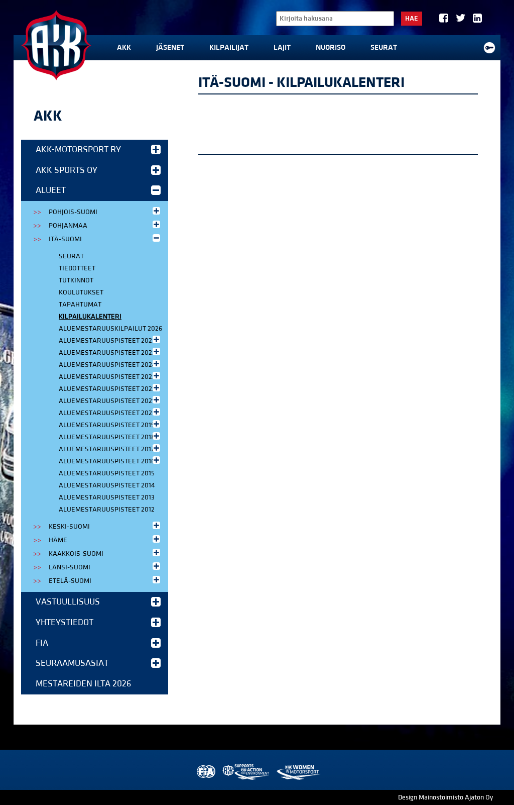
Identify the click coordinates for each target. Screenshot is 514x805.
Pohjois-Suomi (73, 212)
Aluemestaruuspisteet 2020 (107, 413)
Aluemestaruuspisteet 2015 (107, 473)
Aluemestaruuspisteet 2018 (107, 437)
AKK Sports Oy (66, 170)
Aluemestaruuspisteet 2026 (107, 340)
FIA (42, 643)
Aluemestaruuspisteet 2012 (107, 509)
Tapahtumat (80, 304)
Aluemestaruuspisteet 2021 (107, 401)
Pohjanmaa (68, 225)
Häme (58, 540)
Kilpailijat (228, 47)
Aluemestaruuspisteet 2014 (107, 485)
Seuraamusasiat (72, 663)
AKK (124, 47)
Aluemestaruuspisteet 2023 (107, 376)
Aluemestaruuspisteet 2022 (107, 388)
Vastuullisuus (68, 602)
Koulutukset (81, 292)
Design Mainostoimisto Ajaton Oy (445, 797)
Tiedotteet (77, 268)
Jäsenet (170, 47)
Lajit (282, 47)
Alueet (51, 190)
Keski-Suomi (69, 526)
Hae (411, 18)
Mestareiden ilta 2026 (83, 683)
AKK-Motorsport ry (78, 149)
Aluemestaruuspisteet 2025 (107, 352)
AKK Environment (246, 772)
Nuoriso (330, 47)
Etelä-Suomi (70, 580)
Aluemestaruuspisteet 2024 (107, 364)
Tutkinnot (76, 280)
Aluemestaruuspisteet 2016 (107, 461)
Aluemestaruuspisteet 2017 (106, 449)
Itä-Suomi (65, 239)
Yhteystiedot (64, 622)
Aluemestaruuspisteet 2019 (107, 425)
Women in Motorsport (298, 772)
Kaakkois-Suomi (76, 553)
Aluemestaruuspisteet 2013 (107, 497)
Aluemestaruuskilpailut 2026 (110, 328)
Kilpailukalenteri (90, 316)
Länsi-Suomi (69, 567)
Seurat (383, 47)
